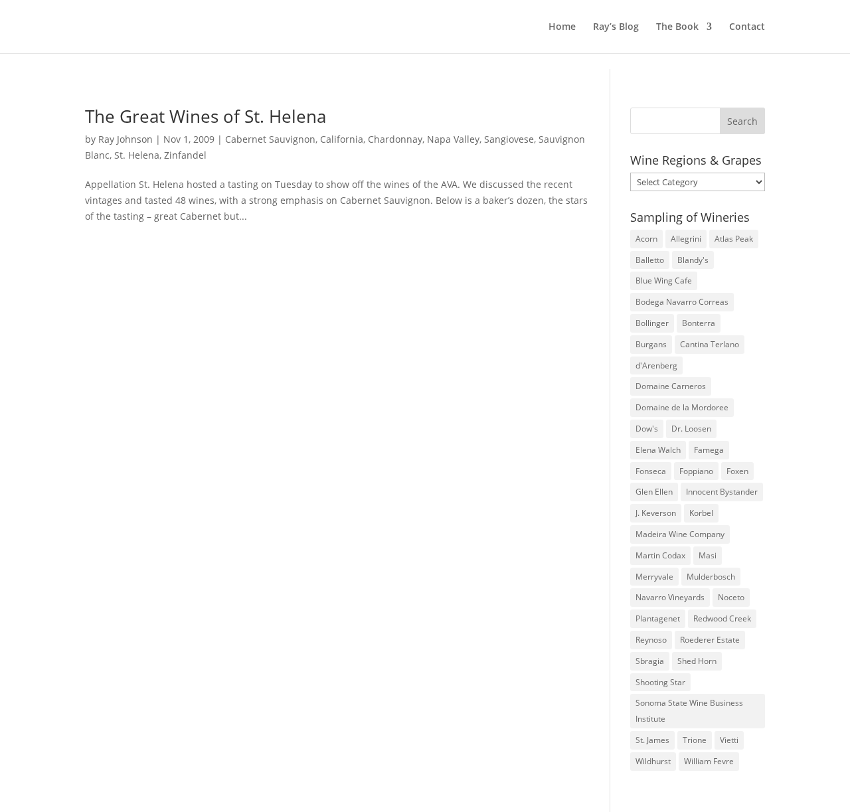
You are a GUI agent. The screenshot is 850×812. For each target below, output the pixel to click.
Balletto (650, 260)
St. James (652, 740)
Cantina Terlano (709, 344)
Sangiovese (509, 139)
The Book (677, 27)
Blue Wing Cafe (664, 280)
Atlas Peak (734, 238)
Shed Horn (697, 661)
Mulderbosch (711, 576)
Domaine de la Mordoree (682, 407)
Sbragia (650, 661)
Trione (695, 740)
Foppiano (696, 471)
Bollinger (652, 323)
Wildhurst (653, 761)
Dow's (647, 428)
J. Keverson (656, 513)
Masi (708, 555)
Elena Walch (658, 449)
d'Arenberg (656, 365)
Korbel (701, 513)
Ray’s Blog (616, 27)
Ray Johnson (125, 139)
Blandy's (693, 260)
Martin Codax (660, 555)
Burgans (651, 344)
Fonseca (651, 471)
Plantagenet (658, 618)
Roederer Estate (710, 639)
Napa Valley (453, 139)
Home (562, 27)
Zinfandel (185, 155)
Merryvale (654, 576)
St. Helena (136, 155)
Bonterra (698, 323)
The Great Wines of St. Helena (205, 116)
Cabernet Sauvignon (270, 139)
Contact (747, 27)
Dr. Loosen (691, 428)
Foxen (737, 471)
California (341, 139)
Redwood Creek (722, 618)
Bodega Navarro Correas (682, 301)
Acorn (646, 238)
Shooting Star (660, 682)
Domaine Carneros (671, 386)
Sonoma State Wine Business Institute (689, 710)
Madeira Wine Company (680, 534)
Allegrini (686, 238)
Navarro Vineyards (670, 597)
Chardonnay (395, 139)
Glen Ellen (654, 491)
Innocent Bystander (722, 491)
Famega (709, 449)
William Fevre (709, 761)
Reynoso (651, 639)
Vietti (729, 740)
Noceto (731, 597)
